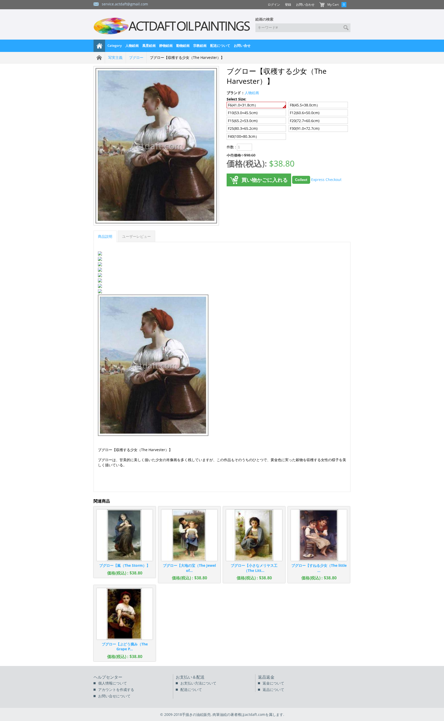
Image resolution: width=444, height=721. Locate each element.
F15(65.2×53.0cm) (242, 120)
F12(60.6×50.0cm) (304, 112)
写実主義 (115, 57)
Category (114, 45)
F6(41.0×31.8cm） (243, 105)
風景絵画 (149, 45)
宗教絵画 (200, 45)
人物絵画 (132, 45)
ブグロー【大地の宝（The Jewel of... (189, 568)
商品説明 (105, 236)
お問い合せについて (114, 695)
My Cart (333, 4)
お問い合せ (242, 45)
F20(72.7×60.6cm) (304, 120)
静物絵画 (166, 45)
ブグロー (136, 57)
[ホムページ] (99, 46)
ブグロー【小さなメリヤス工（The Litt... (254, 568)
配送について (220, 45)
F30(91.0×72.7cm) (304, 128)
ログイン (274, 4)
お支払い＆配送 (190, 677)
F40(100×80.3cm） (243, 136)
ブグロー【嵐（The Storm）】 (124, 565)
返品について (273, 689)
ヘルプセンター (108, 677)
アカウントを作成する (116, 689)
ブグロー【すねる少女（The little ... (319, 568)
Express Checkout (326, 179)
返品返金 (266, 677)
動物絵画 (183, 45)
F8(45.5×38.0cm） (305, 105)
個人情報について (112, 683)
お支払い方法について (198, 683)
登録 (288, 4)
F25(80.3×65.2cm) (242, 128)
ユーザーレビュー (136, 236)
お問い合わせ (305, 4)
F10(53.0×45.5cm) (242, 112)
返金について (273, 683)
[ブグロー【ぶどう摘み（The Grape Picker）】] (125, 614)
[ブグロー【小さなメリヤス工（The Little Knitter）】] (254, 535)
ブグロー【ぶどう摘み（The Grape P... (125, 647)
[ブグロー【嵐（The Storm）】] (125, 535)
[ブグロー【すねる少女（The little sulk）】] (319, 535)
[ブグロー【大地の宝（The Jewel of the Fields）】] (189, 535)
